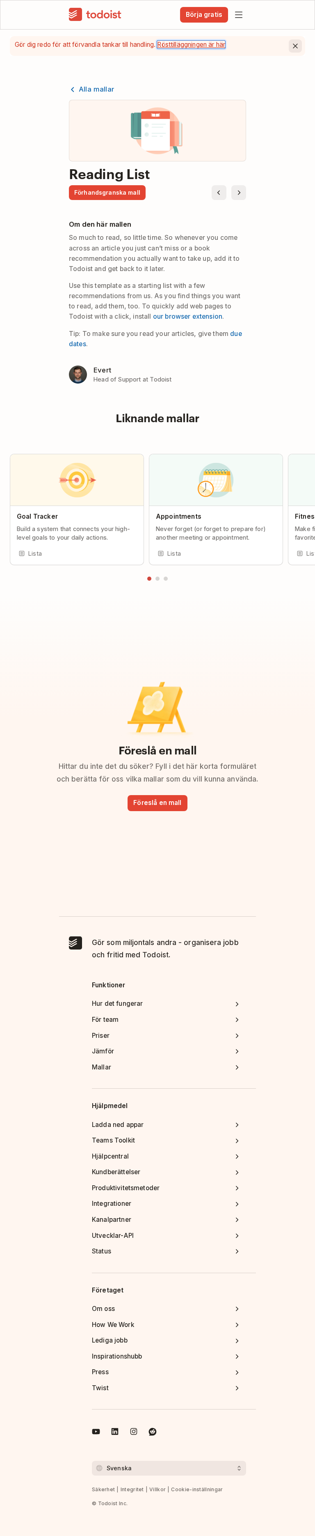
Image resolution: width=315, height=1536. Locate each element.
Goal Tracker (37, 516)
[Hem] (95, 15)
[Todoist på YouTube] (96, 1433)
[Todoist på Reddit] (153, 1433)
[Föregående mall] (219, 192)
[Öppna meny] (238, 14)
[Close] (295, 46)
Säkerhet (103, 1489)
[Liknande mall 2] (157, 578)
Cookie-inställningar (197, 1489)
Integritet (132, 1489)
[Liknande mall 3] (165, 578)
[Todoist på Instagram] (134, 1433)
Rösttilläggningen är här (191, 44)
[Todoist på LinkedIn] (115, 1433)
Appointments (178, 516)
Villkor (157, 1489)
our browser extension (187, 316)
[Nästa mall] (238, 192)
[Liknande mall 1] (149, 578)
